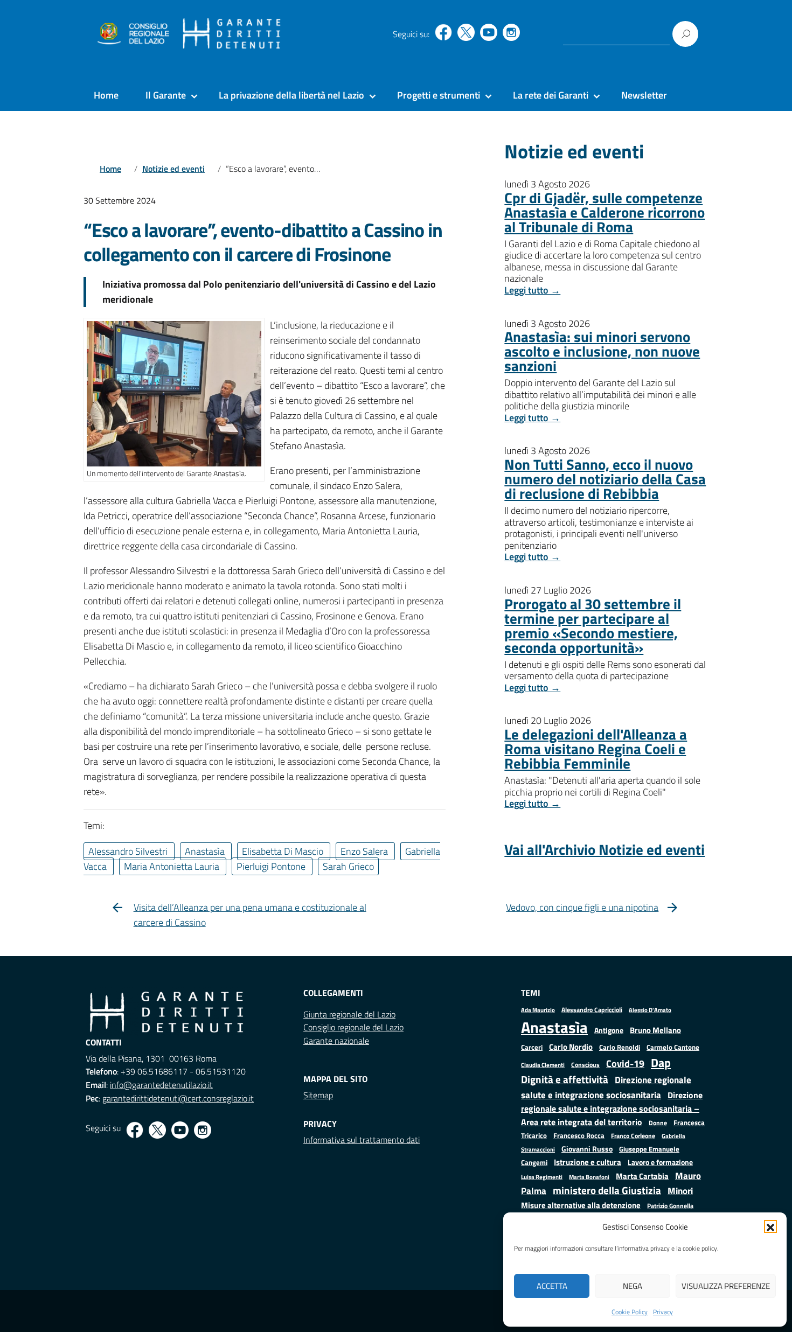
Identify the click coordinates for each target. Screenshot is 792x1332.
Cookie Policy (630, 1312)
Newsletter (644, 95)
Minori (680, 1191)
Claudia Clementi (543, 1064)
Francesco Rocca (579, 1135)
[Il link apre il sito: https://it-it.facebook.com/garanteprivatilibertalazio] (443, 32)
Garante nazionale (336, 1040)
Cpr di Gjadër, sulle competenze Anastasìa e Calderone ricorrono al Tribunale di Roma (604, 212)
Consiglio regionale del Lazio (353, 1027)
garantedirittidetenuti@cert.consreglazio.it (178, 1098)
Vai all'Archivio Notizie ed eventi (604, 849)
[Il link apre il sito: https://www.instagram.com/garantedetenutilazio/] (511, 32)
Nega (632, 1286)
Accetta (552, 1286)
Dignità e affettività (564, 1079)
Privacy (663, 1312)
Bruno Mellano (655, 1030)
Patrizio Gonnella (670, 1206)
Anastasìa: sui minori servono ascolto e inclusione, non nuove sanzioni (602, 350)
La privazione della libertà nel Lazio (291, 95)
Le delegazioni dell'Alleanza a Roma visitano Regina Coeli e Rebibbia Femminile (595, 748)
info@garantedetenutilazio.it (161, 1084)
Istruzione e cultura (587, 1162)
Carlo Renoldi (619, 1047)
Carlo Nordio (571, 1047)
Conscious (585, 1064)
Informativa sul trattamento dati (361, 1139)
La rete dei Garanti (550, 95)
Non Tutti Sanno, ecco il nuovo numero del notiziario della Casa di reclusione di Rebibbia (605, 478)
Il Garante (165, 95)
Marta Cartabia (642, 1176)
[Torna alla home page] (232, 34)
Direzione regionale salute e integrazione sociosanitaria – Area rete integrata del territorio (612, 1108)
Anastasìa (554, 1027)
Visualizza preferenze (726, 1286)
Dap (661, 1062)
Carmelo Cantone (673, 1047)
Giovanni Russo (587, 1149)
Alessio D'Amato (650, 1009)
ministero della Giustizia (607, 1190)
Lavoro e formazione (660, 1162)
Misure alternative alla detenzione (581, 1205)
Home (106, 95)
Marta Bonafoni (589, 1177)
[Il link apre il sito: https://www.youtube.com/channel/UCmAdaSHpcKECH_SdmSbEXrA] (488, 32)
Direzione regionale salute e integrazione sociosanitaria (606, 1087)
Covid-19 (625, 1063)
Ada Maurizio (538, 1010)
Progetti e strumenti (438, 95)
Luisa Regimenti (541, 1176)
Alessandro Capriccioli (591, 1010)
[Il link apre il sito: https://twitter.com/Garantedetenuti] (466, 32)
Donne (658, 1123)
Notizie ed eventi (173, 168)
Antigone (608, 1030)
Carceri (532, 1047)
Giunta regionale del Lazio (349, 1014)
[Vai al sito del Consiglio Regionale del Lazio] (132, 34)
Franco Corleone (633, 1136)
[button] (770, 1226)
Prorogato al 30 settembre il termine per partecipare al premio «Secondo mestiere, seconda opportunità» (592, 625)
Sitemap (318, 1095)
